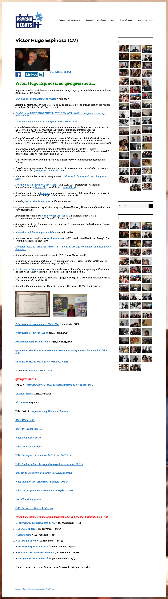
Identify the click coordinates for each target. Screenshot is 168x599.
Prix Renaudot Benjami (27, 269)
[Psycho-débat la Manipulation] (135, 73)
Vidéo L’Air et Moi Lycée (28, 437)
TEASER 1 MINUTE (25, 393)
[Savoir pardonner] (135, 56)
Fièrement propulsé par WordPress (41, 589)
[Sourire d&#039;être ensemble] (147, 84)
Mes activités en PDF (60, 72)
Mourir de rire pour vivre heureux (35, 552)
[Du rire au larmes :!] (147, 57)
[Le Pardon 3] (147, 146)
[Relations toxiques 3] (124, 122)
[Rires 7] (135, 146)
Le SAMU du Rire (26, 528)
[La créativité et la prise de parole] (147, 73)
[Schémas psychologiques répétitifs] (124, 81)
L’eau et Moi (82, 176)
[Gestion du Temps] (135, 64)
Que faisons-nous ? (105, 20)
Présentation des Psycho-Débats (31, 333)
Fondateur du (60, 114)
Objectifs (89, 20)
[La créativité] (135, 81)
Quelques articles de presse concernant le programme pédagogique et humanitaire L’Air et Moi (61, 351)
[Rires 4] (124, 155)
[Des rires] (147, 154)
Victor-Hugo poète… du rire (32, 546)
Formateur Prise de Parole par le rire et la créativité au (63, 247)
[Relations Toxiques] (124, 114)
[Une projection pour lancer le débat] (124, 163)
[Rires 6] (147, 186)
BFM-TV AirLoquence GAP (29, 429)
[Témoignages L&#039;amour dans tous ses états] (147, 112)
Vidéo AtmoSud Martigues (29, 446)
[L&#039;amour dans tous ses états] (135, 97)
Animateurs (74, 20)
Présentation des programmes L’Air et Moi (37, 324)
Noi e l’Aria (69, 187)
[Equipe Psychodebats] (147, 162)
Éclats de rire (24, 534)
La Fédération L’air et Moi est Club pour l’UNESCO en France (46, 121)
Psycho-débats (54, 238)
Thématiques (126, 20)
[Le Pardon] (135, 138)
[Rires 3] (147, 178)
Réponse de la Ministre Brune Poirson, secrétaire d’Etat (43, 473)
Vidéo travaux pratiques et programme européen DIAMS (44, 490)
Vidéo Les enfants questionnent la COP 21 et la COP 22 (43, 455)
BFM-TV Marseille (25, 420)
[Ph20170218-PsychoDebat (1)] (147, 104)
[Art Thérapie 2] (124, 131)
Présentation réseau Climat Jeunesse (34, 341)
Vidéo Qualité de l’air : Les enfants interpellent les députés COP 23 (49, 464)
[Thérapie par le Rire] (124, 48)
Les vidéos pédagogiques (28, 499)
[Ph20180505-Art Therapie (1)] (147, 129)
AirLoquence (21, 402)
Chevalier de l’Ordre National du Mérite (35, 99)
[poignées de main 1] (147, 95)
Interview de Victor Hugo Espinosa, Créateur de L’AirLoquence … (60, 385)
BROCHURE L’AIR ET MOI (38, 370)
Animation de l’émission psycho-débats (35, 232)
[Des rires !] (135, 121)
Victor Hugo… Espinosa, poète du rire (37, 522)
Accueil (62, 20)
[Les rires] (147, 170)
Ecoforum (45, 193)
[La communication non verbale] (124, 89)
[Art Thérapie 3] (147, 137)
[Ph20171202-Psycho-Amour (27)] (124, 106)
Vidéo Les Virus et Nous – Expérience (34, 508)
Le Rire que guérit (27, 540)
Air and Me (40, 187)
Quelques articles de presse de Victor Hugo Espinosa (41, 361)
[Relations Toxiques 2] (147, 120)
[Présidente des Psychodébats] (135, 171)
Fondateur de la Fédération (29, 184)
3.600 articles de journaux (36, 201)
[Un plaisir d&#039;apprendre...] (135, 48)
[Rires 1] (124, 171)
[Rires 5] (124, 179)
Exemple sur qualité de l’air (49, 170)
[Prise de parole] (135, 89)
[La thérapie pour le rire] (124, 72)
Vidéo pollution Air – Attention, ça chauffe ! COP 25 (41, 481)
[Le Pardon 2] (124, 143)
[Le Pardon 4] (135, 159)
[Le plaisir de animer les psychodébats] (124, 56)
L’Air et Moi (69, 176)
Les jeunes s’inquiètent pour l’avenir (49, 411)
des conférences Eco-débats (54, 215)
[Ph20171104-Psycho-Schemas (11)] (135, 105)
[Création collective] (135, 187)
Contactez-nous (145, 20)
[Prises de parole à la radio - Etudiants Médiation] (147, 49)
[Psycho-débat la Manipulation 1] (124, 98)
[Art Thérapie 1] (135, 130)
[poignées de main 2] (124, 64)
